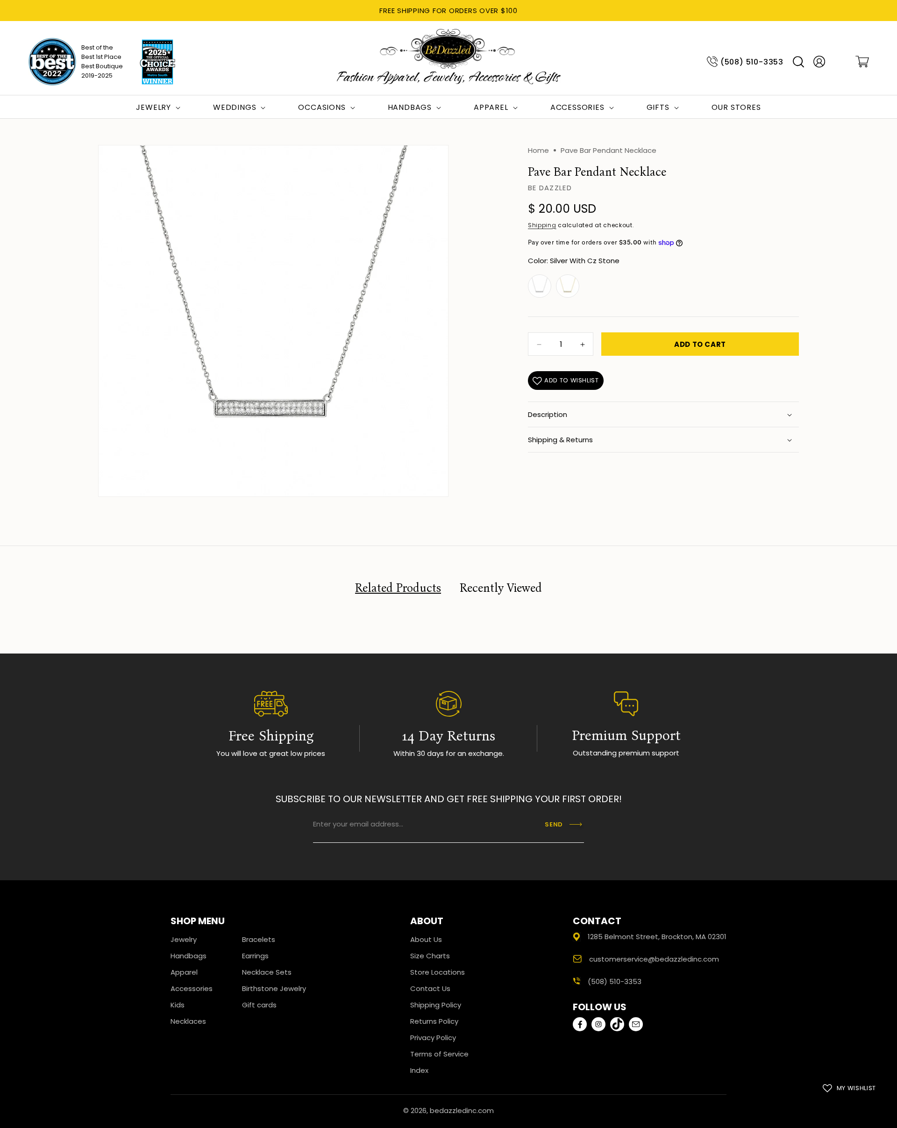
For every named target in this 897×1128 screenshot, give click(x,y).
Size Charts (430, 956)
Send (554, 824)
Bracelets (258, 939)
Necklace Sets (267, 972)
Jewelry (184, 939)
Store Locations (437, 972)
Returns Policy (434, 1021)
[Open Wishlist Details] (840, 62)
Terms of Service (439, 1054)
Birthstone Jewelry (274, 988)
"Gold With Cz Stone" (567, 286)
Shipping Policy (435, 1005)
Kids (178, 1005)
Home (538, 150)
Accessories (192, 988)
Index (419, 1070)
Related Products (398, 588)
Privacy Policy (433, 1037)
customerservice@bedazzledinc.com (654, 959)
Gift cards (259, 1005)
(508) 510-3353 (751, 62)
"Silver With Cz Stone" (539, 286)
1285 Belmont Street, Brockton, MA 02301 (657, 936)
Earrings (255, 956)
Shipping (542, 225)
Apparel (184, 972)
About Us (426, 939)
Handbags (188, 956)
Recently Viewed (501, 588)
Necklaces (188, 1021)
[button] (798, 62)
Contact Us (430, 988)
